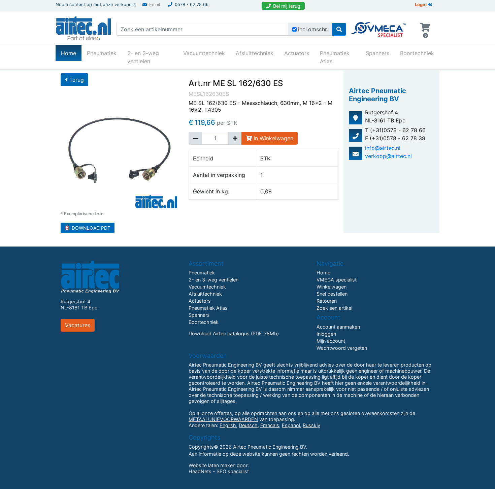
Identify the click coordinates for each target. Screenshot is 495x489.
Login (421, 4)
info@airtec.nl (382, 148)
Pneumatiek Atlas (335, 57)
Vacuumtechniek (204, 53)
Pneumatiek (102, 53)
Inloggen (326, 334)
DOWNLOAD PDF (91, 228)
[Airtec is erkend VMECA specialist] (379, 26)
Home (71, 53)
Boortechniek (417, 53)
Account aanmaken (338, 327)
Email (154, 4)
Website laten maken (212, 465)
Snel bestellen (332, 294)
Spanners (377, 53)
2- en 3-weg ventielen (143, 57)
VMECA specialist (337, 280)
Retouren (327, 301)
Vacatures (77, 325)
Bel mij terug (286, 6)
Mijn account (331, 341)
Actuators (296, 53)
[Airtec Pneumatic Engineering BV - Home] (83, 27)
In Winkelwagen (272, 138)
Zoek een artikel (334, 308)
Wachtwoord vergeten (342, 348)
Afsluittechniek (254, 53)
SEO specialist (233, 471)
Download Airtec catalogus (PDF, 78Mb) (234, 333)
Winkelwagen (331, 287)
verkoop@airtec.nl (388, 156)
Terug (76, 79)
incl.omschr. (313, 29)
